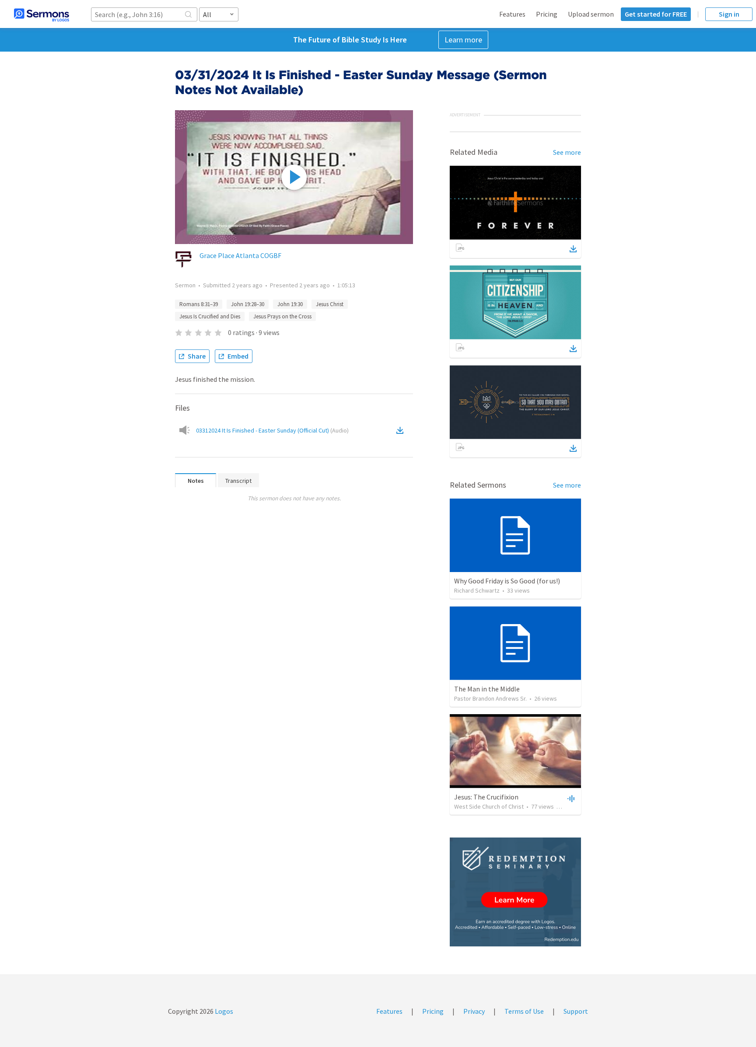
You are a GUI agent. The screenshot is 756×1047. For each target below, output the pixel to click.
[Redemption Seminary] (515, 892)
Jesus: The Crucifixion (486, 796)
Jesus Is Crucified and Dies (209, 316)
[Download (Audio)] (402, 430)
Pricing (546, 14)
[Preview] (570, 798)
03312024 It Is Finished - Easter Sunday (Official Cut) (272, 430)
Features (512, 14)
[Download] (573, 249)
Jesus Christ (329, 304)
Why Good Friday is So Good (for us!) (507, 580)
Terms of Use (524, 1011)
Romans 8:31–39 (198, 304)
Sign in (729, 14)
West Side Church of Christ (489, 806)
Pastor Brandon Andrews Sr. (490, 698)
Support (576, 1011)
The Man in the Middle (487, 688)
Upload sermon (591, 14)
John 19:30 (290, 304)
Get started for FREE (656, 14)
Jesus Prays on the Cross (282, 316)
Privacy (474, 1011)
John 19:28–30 (247, 304)
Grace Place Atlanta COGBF (240, 255)
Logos (223, 1011)
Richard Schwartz (477, 590)
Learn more (463, 40)
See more (567, 152)
